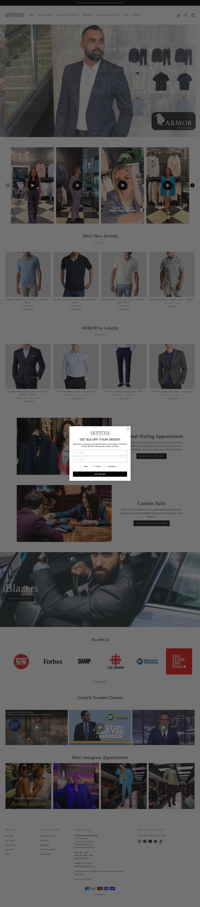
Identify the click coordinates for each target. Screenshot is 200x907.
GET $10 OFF (100, 474)
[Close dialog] (128, 428)
